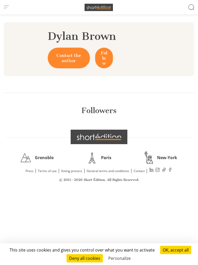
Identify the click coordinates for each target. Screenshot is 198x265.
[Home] (99, 7)
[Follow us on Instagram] (157, 170)
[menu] (6, 7)
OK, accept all (176, 250)
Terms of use (47, 171)
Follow (104, 58)
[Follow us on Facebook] (170, 170)
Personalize (119, 258)
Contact (139, 171)
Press (30, 171)
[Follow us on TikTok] (164, 170)
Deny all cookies (84, 258)
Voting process (71, 171)
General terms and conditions (108, 171)
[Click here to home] (99, 137)
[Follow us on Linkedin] (151, 170)
